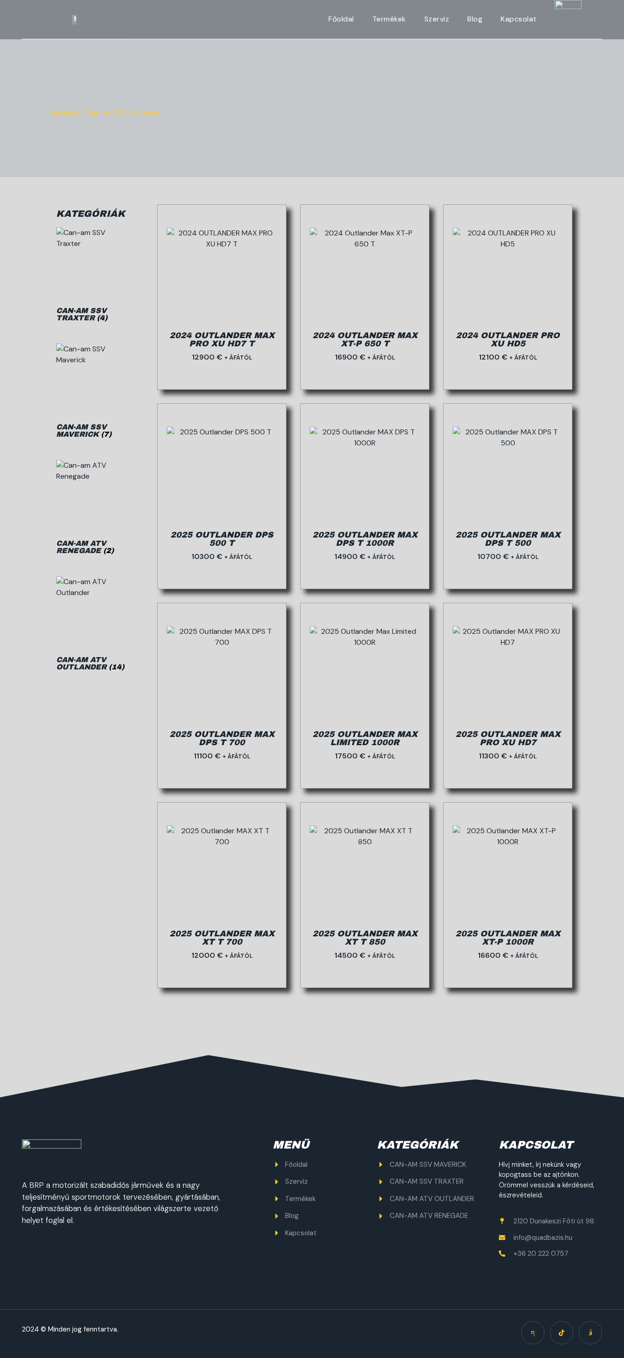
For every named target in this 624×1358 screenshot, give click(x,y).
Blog (474, 19)
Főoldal (341, 19)
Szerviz (436, 19)
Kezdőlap (66, 113)
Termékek (389, 19)
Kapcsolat (519, 19)
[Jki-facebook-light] (533, 1332)
